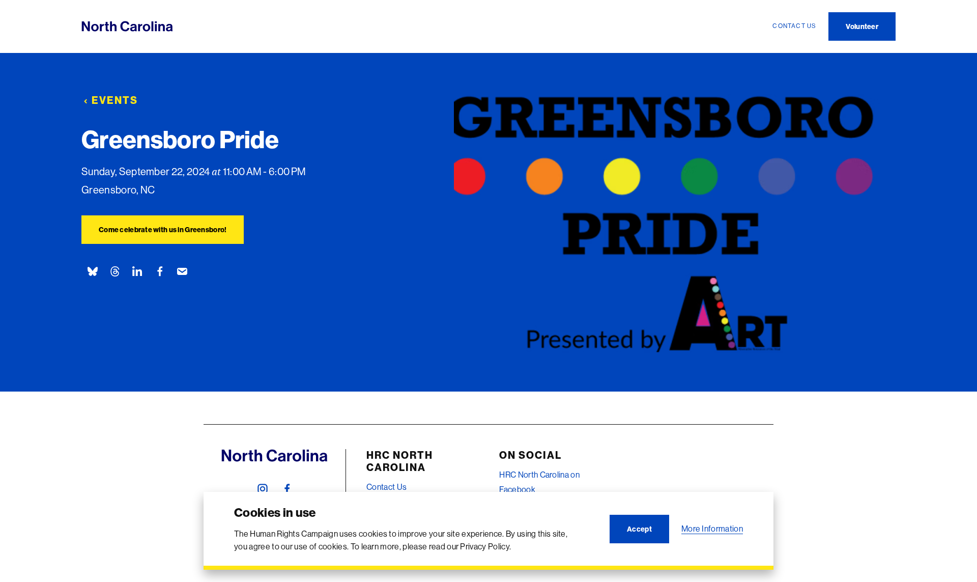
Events (115, 100)
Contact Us (386, 487)
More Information (712, 528)
